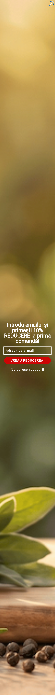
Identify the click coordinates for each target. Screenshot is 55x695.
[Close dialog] (51, 3)
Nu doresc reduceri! (27, 369)
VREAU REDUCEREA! (28, 360)
